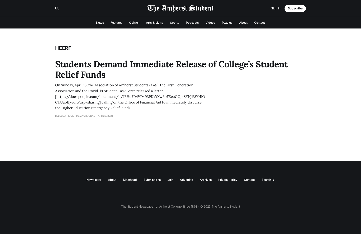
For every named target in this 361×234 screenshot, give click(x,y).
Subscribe (295, 8)
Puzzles (227, 22)
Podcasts (192, 22)
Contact (259, 22)
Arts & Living (154, 22)
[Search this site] (57, 8)
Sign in (275, 8)
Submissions (152, 179)
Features (116, 22)
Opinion (134, 22)
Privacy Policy (227, 179)
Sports (174, 22)
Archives (206, 179)
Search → (268, 179)
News (100, 22)
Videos (210, 22)
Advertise (186, 179)
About (243, 22)
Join (170, 179)
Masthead (130, 179)
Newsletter (93, 179)
